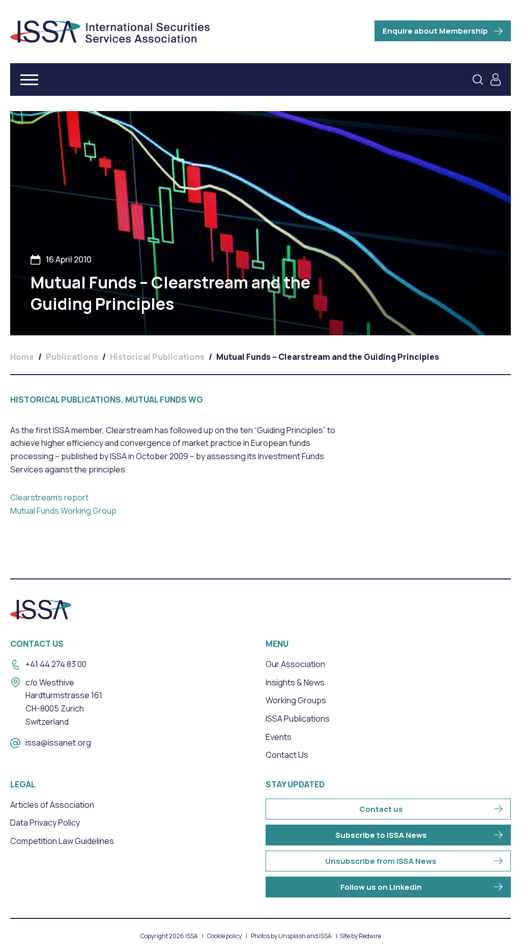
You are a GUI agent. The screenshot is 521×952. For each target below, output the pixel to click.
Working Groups (296, 700)
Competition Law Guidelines (62, 841)
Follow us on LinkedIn (381, 887)
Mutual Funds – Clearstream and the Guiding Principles (327, 356)
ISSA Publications (298, 718)
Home (22, 356)
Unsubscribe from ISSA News (381, 861)
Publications (72, 356)
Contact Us (287, 754)
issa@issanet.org (58, 742)
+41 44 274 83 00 (55, 664)
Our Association (295, 664)
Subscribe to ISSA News (381, 835)
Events (279, 737)
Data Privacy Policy (45, 822)
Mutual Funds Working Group (63, 510)
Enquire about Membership (435, 30)
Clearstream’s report (49, 497)
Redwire (370, 936)
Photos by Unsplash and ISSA (291, 936)
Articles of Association (52, 804)
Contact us (381, 809)
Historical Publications (157, 356)
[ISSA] (110, 31)
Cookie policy (224, 936)
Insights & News (295, 682)
